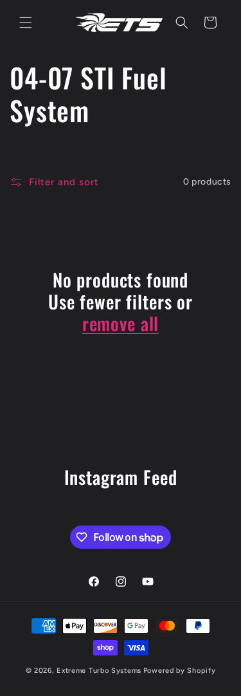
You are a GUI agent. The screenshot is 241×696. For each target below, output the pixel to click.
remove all (120, 323)
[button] (26, 22)
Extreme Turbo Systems (99, 670)
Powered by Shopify (179, 670)
